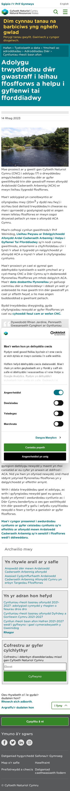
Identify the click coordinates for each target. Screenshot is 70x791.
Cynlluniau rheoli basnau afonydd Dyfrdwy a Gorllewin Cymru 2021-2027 (35, 615)
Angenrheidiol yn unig (35, 456)
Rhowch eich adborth (16, 701)
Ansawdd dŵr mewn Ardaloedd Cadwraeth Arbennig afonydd (27, 570)
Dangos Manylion (46, 437)
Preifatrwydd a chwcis (17, 769)
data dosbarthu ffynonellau (29, 281)
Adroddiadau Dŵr (37, 51)
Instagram (29, 743)
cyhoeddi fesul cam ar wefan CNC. (36, 313)
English (64, 3)
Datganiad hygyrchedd (17, 756)
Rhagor (9, 632)
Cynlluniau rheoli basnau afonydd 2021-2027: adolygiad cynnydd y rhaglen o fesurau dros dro (31, 606)
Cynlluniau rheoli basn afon (22, 54)
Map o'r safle (10, 762)
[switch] (58, 403)
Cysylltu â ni (35, 721)
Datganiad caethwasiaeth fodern (50, 771)
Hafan (7, 47)
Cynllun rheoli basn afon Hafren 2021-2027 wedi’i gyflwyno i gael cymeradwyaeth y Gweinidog (34, 624)
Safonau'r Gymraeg (48, 756)
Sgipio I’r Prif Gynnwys (17, 3)
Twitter (13, 743)
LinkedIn (21, 743)
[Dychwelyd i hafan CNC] (19, 12)
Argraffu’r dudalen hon (17, 707)
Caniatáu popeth (35, 447)
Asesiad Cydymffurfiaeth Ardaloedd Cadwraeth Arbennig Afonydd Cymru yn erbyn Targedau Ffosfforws (33, 579)
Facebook (4, 743)
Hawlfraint (42, 762)
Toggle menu (65, 11)
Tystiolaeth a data (27, 47)
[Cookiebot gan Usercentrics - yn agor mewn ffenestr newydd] (56, 333)
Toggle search (55, 11)
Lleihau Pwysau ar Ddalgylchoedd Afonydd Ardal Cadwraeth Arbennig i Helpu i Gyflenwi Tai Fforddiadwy (33, 238)
